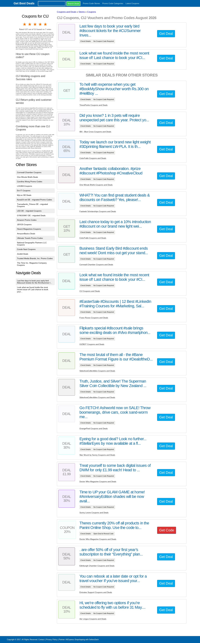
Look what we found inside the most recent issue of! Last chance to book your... (32, 289)
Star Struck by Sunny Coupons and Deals (97, 455)
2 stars (30, 24)
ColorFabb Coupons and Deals (92, 158)
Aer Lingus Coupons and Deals (92, 619)
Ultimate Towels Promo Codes (30, 238)
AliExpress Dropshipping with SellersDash (82, 640)
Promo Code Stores (91, 3)
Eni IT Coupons (23, 190)
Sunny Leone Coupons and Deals (93, 512)
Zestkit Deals (22, 254)
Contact (41, 640)
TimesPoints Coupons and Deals (93, 105)
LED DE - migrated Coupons (29, 211)
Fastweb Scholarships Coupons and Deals (97, 211)
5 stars (45, 24)
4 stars (40, 24)
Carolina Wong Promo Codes (29, 181)
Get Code (166, 530)
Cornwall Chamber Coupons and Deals (96, 264)
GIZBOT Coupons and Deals (91, 344)
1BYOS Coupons (24, 224)
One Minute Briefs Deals (27, 177)
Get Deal (166, 33)
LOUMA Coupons (24, 186)
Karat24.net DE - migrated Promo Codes (34, 200)
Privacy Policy (51, 640)
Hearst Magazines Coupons (29, 229)
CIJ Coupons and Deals (89, 291)
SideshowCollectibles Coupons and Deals (97, 371)
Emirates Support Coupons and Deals (95, 592)
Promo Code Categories (112, 3)
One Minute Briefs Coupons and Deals (96, 185)
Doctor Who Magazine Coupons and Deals (97, 481)
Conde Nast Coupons (26, 249)
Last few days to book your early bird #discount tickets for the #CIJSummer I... (34, 282)
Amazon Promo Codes (26, 220)
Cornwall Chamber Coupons (29, 172)
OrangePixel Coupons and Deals (93, 428)
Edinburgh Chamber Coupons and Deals (96, 566)
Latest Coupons (132, 3)
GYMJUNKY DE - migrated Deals (31, 215)
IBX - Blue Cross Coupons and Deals (95, 132)
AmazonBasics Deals (26, 234)
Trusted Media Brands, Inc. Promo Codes (35, 258)
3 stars (35, 24)
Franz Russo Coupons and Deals (93, 318)
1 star (24, 24)
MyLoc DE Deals (24, 195)
